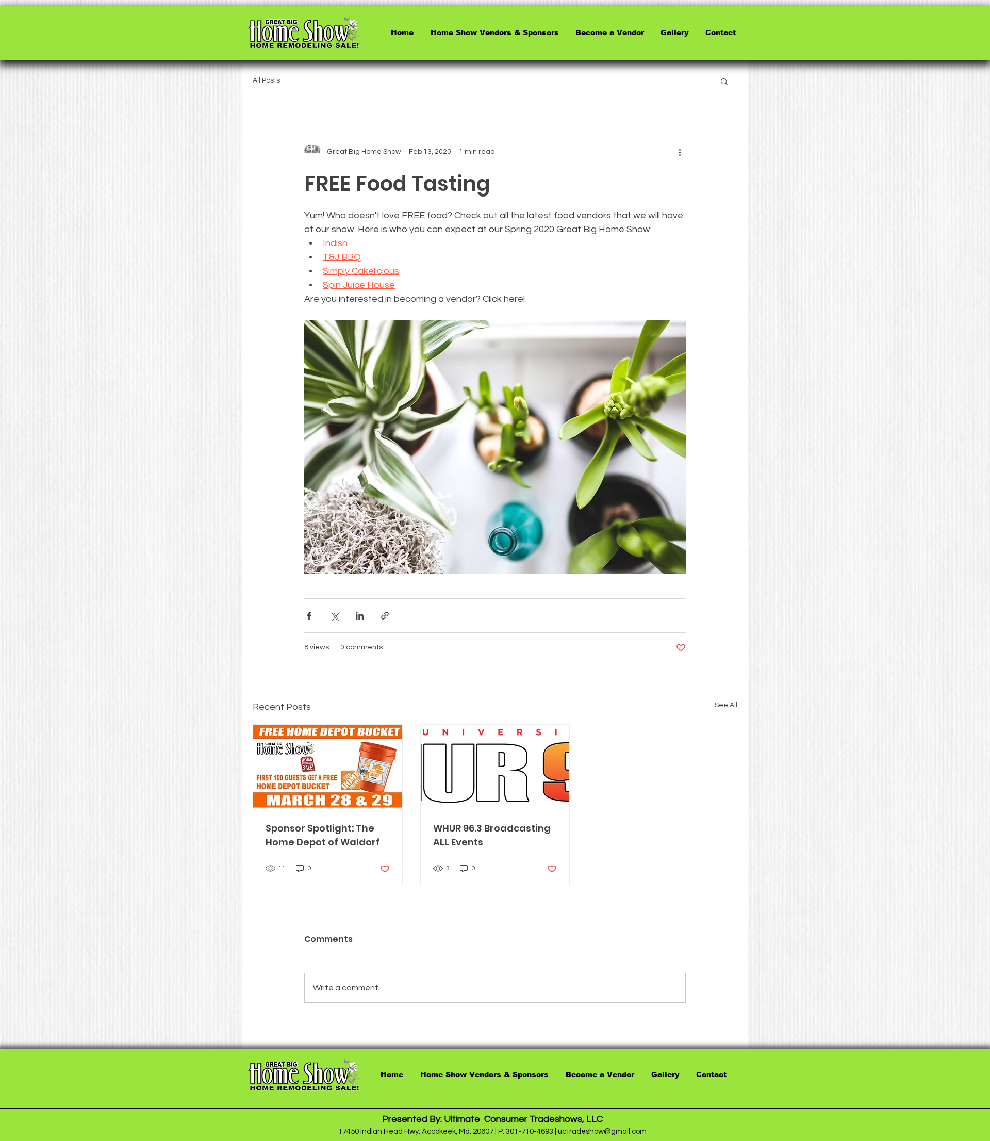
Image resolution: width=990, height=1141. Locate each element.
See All (726, 705)
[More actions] (679, 151)
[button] (724, 81)
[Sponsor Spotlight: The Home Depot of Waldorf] (327, 766)
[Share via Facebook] (309, 616)
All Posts (266, 80)
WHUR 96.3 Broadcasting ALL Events (492, 835)
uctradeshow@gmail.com (602, 1131)
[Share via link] (385, 616)
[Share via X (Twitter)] (334, 616)
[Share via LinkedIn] (360, 616)
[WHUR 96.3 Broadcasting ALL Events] (495, 766)
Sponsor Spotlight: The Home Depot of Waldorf (323, 835)
